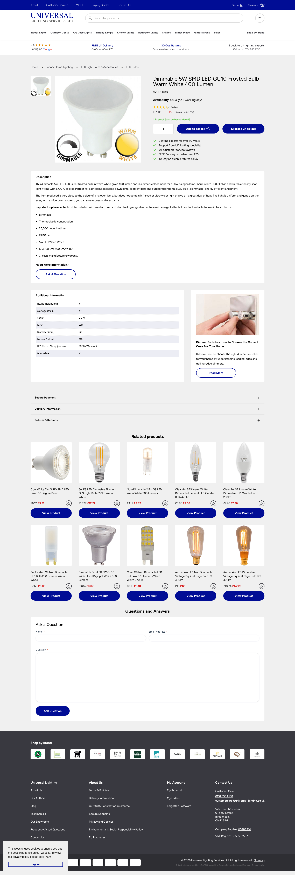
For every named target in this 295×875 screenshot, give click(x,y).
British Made (182, 32)
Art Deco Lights (82, 32)
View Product (51, 513)
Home (34, 67)
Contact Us (124, 5)
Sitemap (259, 860)
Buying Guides (100, 5)
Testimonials (38, 814)
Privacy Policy (232, 865)
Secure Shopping (99, 814)
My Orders (173, 798)
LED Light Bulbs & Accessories (99, 67)
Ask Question (53, 711)
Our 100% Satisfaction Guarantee (109, 806)
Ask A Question (55, 274)
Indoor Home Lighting (59, 67)
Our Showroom (40, 821)
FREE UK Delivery (102, 45)
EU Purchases (97, 837)
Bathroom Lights (148, 32)
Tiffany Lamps (104, 32)
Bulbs (217, 32)
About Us (36, 790)
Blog (33, 806)
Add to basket (195, 128)
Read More (216, 373)
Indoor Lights (38, 32)
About (34, 5)
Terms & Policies (99, 790)
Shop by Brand (255, 32)
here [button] (48, 856)
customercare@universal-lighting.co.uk (239, 800)
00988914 (244, 829)
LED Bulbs (132, 67)
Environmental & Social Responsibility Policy (116, 829)
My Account (174, 790)
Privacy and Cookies (101, 821)
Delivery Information (101, 798)
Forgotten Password (179, 806)
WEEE (79, 5)
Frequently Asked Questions (48, 829)
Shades (166, 32)
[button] (208, 107)
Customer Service (57, 5)
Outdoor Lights (60, 32)
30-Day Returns (171, 45)
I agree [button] (35, 864)
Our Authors (38, 798)
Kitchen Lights (125, 32)
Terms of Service (250, 865)
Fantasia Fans (202, 32)
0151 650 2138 (252, 49)
